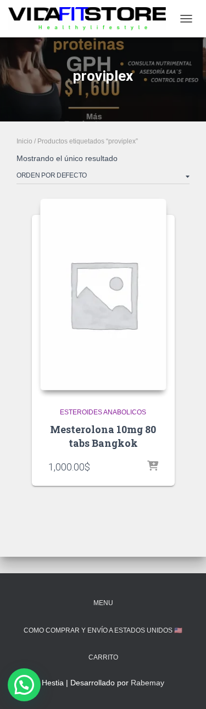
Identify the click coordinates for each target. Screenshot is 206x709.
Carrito (103, 657)
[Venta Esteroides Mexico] (91, 18)
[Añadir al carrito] (152, 466)
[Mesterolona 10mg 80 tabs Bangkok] (103, 294)
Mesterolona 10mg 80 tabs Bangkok (103, 436)
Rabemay (147, 682)
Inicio (24, 141)
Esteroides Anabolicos (103, 412)
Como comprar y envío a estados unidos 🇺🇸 (103, 630)
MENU (103, 603)
